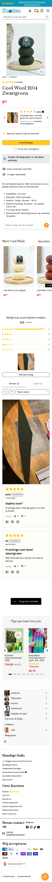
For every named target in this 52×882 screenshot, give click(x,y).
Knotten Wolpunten (10, 802)
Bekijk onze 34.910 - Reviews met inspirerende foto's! (32, 3)
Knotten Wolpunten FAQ (12, 806)
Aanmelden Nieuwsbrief (11, 776)
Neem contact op (9, 814)
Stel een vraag (26, 374)
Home (4, 77)
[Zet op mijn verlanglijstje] (32, 248)
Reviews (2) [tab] (14, 383)
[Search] (47, 17)
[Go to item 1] (26, 361)
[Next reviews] (47, 117)
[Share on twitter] (12, 522)
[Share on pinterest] (17, 522)
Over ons (5, 795)
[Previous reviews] (4, 117)
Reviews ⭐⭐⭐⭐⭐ (11, 791)
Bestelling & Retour (9, 765)
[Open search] (5, 392)
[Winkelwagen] (42, 11)
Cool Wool (13, 77)
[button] (8, 82)
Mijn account (7, 779)
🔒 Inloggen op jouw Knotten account (17, 761)
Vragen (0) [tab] (37, 383)
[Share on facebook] (7, 522)
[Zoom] (41, 71)
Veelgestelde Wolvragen (11, 768)
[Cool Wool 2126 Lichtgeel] (19, 272)
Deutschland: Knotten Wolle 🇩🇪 (14, 772)
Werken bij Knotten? (10, 810)
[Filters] (12, 392)
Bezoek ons (6, 799)
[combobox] (26, 17)
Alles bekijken (44, 241)
